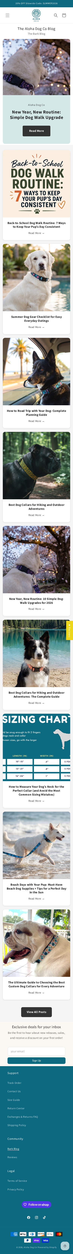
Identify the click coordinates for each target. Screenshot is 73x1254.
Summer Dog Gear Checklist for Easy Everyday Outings (36, 319)
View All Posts (36, 1012)
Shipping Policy (16, 1125)
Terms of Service (17, 1180)
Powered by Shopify (47, 1247)
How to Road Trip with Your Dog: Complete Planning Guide (36, 413)
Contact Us (14, 1091)
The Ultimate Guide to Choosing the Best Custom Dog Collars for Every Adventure (36, 984)
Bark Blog (13, 1148)
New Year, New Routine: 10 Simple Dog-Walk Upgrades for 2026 (36, 601)
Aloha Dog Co (30, 1247)
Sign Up (36, 1060)
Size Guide (13, 1100)
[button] (7, 15)
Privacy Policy (15, 1189)
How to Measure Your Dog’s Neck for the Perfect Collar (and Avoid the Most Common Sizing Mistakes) (36, 790)
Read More (36, 131)
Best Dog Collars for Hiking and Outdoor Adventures (36, 507)
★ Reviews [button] (69, 630)
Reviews (12, 1157)
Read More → (36, 233)
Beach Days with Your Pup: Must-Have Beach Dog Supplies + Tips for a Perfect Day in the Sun (36, 888)
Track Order (14, 1083)
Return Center (16, 1108)
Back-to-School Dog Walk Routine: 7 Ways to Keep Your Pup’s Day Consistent (36, 225)
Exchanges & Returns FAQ (22, 1116)
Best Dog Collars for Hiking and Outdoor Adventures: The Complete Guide (36, 695)
